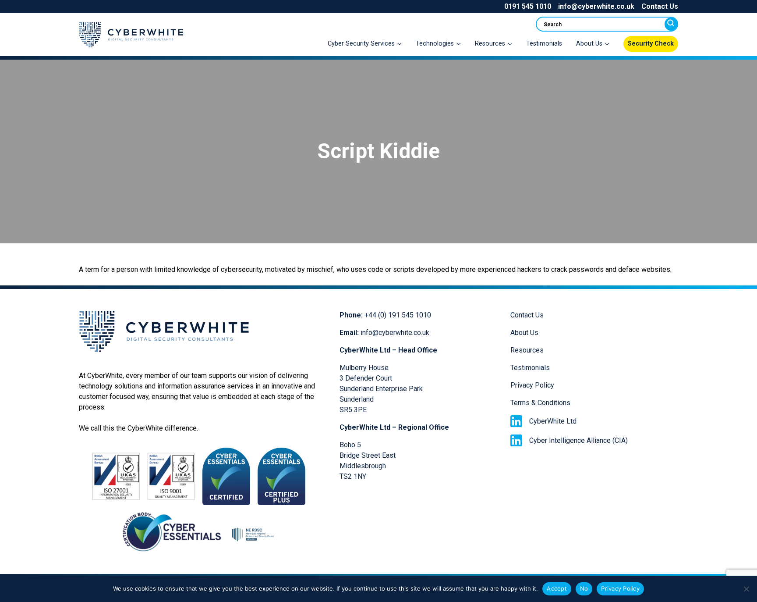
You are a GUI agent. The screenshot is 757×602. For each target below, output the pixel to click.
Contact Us (659, 6)
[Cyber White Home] (131, 50)
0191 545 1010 (527, 6)
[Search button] (671, 24)
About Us (524, 332)
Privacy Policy (532, 385)
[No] (746, 588)
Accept (557, 588)
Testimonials (544, 43)
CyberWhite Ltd (553, 421)
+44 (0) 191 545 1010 (397, 315)
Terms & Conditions (540, 403)
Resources (527, 350)
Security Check (651, 43)
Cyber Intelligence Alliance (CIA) (578, 440)
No (584, 588)
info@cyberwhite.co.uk (596, 6)
